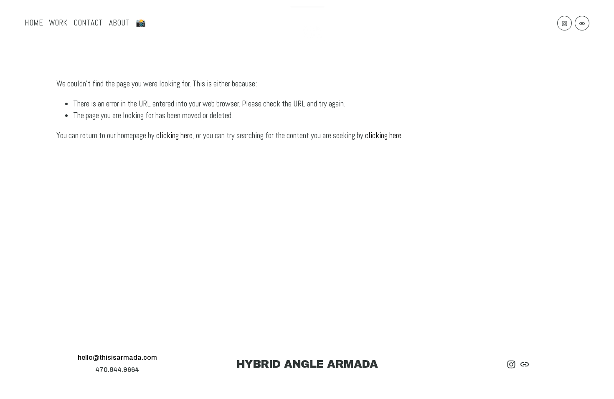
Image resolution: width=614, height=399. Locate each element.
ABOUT (119, 23)
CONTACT (88, 23)
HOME (34, 23)
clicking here (174, 135)
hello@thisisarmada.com (117, 357)
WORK (58, 23)
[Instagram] (564, 23)
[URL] (582, 23)
